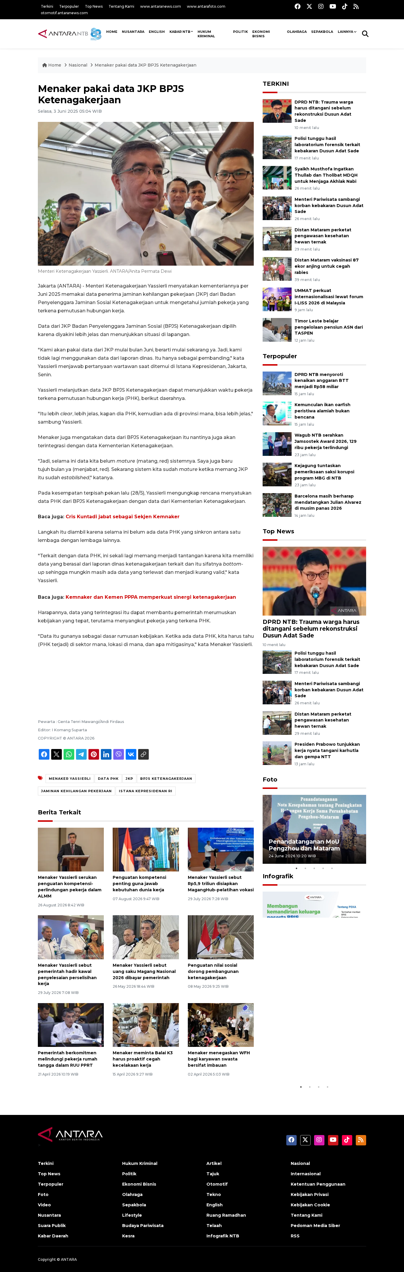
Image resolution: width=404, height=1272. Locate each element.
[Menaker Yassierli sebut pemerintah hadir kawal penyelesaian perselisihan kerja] (71, 937)
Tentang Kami (121, 6)
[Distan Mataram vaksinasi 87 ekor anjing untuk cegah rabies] (277, 269)
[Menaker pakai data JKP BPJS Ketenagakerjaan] (314, 580)
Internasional (306, 1173)
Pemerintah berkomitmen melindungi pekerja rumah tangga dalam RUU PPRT (67, 1059)
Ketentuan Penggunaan (318, 1184)
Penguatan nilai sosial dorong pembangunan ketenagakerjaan (213, 971)
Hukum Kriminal (206, 34)
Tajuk (212, 1173)
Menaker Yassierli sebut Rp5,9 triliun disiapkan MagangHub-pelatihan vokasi (221, 883)
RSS (295, 1236)
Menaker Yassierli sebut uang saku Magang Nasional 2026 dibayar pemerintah (144, 971)
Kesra (128, 1236)
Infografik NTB (222, 1236)
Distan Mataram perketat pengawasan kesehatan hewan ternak (323, 236)
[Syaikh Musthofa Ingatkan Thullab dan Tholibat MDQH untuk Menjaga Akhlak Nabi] (277, 177)
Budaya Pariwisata (143, 1225)
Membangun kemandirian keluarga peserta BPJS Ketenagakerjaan (307, 1063)
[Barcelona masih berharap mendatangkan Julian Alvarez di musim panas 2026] (277, 504)
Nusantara (49, 1215)
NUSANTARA (133, 32)
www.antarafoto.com (206, 6)
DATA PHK (108, 779)
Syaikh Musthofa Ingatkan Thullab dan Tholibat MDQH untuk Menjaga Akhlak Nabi (326, 175)
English (214, 1205)
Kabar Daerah (53, 1236)
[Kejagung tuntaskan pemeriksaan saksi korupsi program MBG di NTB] (277, 474)
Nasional (78, 65)
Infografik (278, 876)
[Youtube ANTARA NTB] (332, 6)
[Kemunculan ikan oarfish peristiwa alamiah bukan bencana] (277, 413)
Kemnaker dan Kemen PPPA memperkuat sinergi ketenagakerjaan (151, 597)
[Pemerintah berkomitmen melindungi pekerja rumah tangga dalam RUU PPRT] (71, 1024)
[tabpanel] (314, 829)
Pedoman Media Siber (315, 1225)
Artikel (214, 1163)
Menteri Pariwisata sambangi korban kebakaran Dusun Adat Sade (329, 205)
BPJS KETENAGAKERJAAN (166, 779)
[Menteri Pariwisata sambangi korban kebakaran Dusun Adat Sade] (277, 208)
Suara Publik (52, 1225)
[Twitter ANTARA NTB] (309, 6)
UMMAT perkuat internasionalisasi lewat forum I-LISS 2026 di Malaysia (329, 297)
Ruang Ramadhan (226, 1215)
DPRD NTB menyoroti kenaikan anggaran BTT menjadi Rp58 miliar (322, 381)
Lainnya (345, 32)
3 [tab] (314, 868)
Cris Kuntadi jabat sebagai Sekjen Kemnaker (123, 516)
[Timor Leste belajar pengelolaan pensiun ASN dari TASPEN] (277, 329)
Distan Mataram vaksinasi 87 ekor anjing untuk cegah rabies (327, 266)
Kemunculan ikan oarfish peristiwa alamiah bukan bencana (322, 411)
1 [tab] (297, 868)
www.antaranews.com (160, 6)
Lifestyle (132, 1215)
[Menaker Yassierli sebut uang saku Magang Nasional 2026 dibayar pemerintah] (146, 937)
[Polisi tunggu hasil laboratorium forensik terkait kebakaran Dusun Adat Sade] (277, 147)
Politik (240, 32)
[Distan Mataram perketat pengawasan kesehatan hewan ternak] (277, 238)
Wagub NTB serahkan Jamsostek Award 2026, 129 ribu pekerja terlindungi (326, 441)
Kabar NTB (179, 32)
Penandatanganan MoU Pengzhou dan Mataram (304, 845)
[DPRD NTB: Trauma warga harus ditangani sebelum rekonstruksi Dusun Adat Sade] (277, 110)
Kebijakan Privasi (310, 1194)
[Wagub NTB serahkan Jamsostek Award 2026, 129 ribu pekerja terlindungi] (277, 443)
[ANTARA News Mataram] (71, 34)
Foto (270, 779)
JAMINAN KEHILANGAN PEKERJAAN (76, 791)
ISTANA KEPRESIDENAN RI (145, 791)
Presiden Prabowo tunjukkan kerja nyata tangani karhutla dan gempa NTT (327, 750)
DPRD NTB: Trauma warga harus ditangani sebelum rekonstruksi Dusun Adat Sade (311, 628)
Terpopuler (69, 6)
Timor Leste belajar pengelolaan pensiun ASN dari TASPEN (329, 327)
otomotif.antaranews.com (64, 13)
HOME (111, 32)
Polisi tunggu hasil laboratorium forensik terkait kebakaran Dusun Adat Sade (327, 145)
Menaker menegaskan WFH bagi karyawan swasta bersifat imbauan (219, 1059)
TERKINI (276, 83)
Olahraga (297, 32)
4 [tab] (323, 868)
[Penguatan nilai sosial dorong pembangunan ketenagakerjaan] (221, 937)
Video (44, 1205)
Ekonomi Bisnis (261, 34)
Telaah (214, 1225)
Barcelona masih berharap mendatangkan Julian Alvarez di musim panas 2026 (328, 502)
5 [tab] (332, 868)
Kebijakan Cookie (310, 1205)
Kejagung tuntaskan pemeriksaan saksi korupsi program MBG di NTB (324, 472)
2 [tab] (305, 868)
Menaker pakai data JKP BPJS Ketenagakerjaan (145, 65)
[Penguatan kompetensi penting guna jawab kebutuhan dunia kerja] (146, 849)
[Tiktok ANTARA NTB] (345, 6)
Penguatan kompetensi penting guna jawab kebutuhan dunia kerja (139, 883)
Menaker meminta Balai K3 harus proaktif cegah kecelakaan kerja (143, 1059)
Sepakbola (322, 32)
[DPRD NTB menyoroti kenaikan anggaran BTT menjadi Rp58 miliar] (277, 383)
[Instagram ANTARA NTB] (321, 6)
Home (54, 65)
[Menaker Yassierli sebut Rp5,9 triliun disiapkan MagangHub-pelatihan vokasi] (221, 849)
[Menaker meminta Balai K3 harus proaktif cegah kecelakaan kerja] (146, 1024)
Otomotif (217, 1184)
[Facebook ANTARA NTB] (297, 6)
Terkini (47, 6)
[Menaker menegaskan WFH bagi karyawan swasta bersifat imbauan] (221, 1024)
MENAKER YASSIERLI (70, 779)
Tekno (213, 1194)
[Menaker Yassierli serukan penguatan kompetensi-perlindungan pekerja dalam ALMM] (71, 849)
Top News (94, 6)
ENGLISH (157, 32)
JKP (129, 779)
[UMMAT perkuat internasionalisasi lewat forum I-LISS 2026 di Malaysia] (277, 299)
